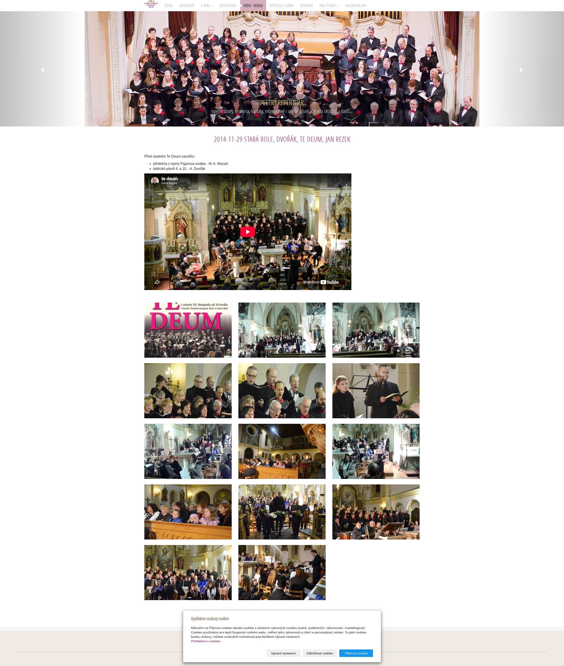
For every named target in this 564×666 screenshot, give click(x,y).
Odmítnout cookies (320, 653)
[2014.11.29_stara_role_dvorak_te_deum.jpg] (188, 330)
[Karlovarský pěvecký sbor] (151, 4)
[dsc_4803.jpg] (188, 511)
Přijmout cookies (356, 653)
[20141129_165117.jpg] (282, 330)
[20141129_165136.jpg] (376, 330)
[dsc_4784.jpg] (376, 511)
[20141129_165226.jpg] (188, 451)
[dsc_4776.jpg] (282, 572)
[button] (42, 69)
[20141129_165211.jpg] (376, 451)
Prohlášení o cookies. (206, 641)
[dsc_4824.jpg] (188, 572)
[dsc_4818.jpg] (282, 511)
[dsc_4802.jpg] (282, 451)
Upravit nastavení (283, 653)
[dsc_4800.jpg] (376, 390)
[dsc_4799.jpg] (188, 390)
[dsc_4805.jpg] (282, 390)
